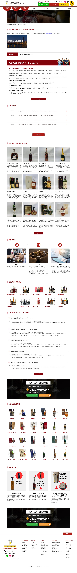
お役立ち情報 (54, 540)
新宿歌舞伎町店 (34, 544)
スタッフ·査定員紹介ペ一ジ (38, 99)
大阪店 (33, 547)
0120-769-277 (58, 2)
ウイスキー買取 (68, 544)
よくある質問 (68, 8)
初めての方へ (35, 8)
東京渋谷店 (33, 545)
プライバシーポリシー (44, 551)
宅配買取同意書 (43, 548)
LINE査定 (24, 544)
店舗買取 (7, 8)
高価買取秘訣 (54, 544)
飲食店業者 (54, 550)
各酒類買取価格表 (69, 540)
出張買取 (16, 8)
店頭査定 (23, 542)
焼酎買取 (67, 551)
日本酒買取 (68, 550)
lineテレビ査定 (24, 547)
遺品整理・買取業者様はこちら (57, 551)
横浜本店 (33, 542)
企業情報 (42, 542)
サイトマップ (43, 554)
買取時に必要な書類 (55, 545)
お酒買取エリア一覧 (15, 24)
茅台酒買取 (68, 557)
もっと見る (38, 373)
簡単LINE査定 (44, 4)
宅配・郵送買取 (24, 550)
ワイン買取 (68, 547)
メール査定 (55, 4)
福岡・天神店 (34, 548)
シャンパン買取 (68, 548)
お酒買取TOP (9, 24)
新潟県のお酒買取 (49, 33)
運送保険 (53, 547)
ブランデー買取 (68, 545)
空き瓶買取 (68, 554)
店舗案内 (57, 8)
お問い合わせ (43, 550)
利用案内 (42, 540)
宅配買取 (25, 8)
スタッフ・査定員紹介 (44, 545)
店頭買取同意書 (43, 547)
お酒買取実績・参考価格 (56, 542)
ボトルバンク (65, 4)
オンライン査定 (24, 545)
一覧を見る (38, 134)
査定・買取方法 (25, 540)
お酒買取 (67, 542)
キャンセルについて (55, 548)
